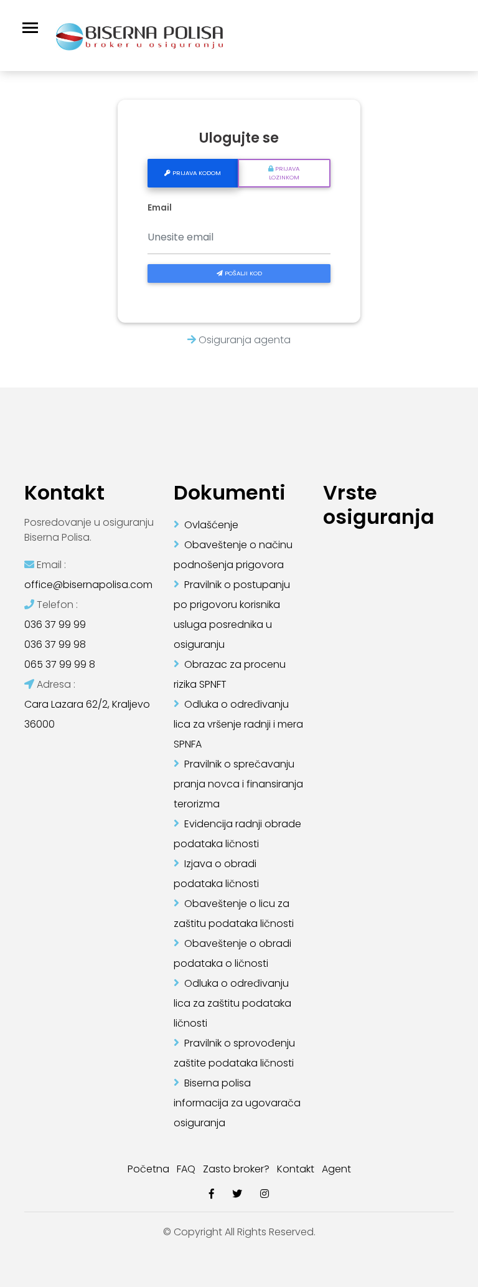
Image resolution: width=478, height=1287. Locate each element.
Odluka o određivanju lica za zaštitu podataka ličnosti (232, 1003)
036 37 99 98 (55, 644)
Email (160, 208)
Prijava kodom (196, 173)
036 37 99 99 (55, 624)
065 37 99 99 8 (59, 664)
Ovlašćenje (211, 525)
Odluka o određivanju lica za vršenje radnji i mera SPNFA (238, 724)
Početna (148, 1169)
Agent (336, 1169)
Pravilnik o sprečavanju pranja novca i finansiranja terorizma (238, 784)
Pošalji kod (242, 273)
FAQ (186, 1169)
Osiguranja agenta (243, 340)
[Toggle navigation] (30, 27)
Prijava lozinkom (284, 172)
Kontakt (295, 1169)
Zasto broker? (236, 1169)
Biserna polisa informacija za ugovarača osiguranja (237, 1103)
